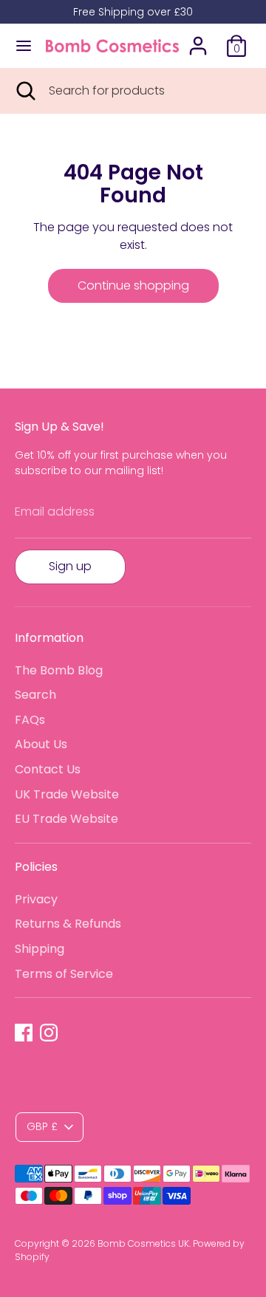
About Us (41, 744)
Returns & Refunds (68, 923)
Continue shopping (133, 285)
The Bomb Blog (59, 670)
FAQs (30, 719)
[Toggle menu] (23, 46)
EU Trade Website (66, 818)
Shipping (39, 948)
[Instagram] (49, 1032)
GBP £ (42, 1126)
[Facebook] (24, 1032)
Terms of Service (64, 973)
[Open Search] (24, 90)
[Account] (198, 39)
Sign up (70, 566)
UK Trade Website (67, 794)
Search (35, 694)
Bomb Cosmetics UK (143, 1243)
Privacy (36, 899)
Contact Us (48, 769)
